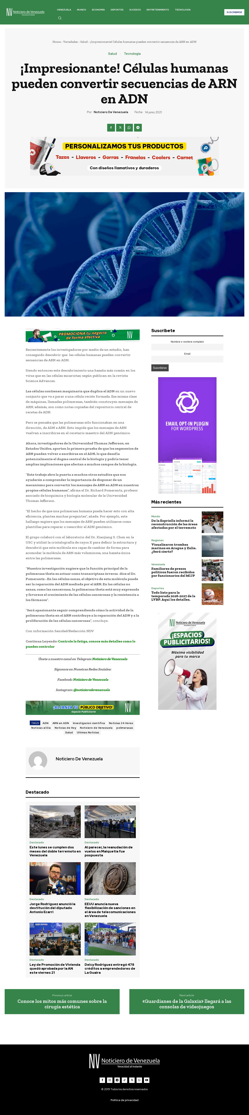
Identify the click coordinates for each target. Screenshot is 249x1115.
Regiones (157, 540)
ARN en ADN (61, 723)
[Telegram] (138, 128)
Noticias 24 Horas (121, 723)
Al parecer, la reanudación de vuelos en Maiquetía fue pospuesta (109, 851)
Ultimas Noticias (88, 732)
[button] (59, 18)
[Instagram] (109, 1080)
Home (57, 42)
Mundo (155, 516)
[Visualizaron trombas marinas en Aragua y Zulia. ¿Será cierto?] (212, 546)
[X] (120, 128)
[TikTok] (124, 1080)
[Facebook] (111, 128)
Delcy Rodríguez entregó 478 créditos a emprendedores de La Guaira (110, 968)
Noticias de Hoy (65, 727)
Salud (84, 42)
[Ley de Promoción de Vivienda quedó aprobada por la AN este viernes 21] (55, 939)
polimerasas (124, 727)
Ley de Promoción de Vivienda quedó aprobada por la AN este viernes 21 (55, 968)
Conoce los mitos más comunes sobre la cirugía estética (62, 1003)
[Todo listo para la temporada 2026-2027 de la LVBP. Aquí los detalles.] (212, 594)
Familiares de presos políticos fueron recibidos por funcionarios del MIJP (173, 572)
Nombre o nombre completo (187, 341)
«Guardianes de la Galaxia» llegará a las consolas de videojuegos (186, 1003)
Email (187, 353)
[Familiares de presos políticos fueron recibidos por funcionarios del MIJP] (212, 570)
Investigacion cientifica (89, 723)
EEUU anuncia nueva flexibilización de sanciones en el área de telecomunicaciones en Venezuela (110, 910)
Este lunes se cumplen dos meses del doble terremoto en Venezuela (55, 851)
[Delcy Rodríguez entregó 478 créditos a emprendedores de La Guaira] (110, 939)
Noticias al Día (41, 727)
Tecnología (132, 53)
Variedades (70, 42)
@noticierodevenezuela (91, 690)
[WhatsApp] (129, 128)
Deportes (157, 588)
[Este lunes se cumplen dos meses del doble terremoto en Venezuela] (55, 821)
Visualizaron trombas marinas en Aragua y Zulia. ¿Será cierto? (173, 548)
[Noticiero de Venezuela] (40, 760)
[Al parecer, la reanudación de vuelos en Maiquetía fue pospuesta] (110, 821)
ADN (46, 723)
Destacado (37, 842)
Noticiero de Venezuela (111, 112)
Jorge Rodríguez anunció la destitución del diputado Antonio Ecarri (52, 908)
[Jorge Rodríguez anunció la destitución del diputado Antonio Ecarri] (55, 878)
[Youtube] (146, 1080)
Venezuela (158, 564)
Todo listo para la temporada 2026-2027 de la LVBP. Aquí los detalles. (173, 596)
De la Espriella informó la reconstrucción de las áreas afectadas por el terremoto (174, 524)
